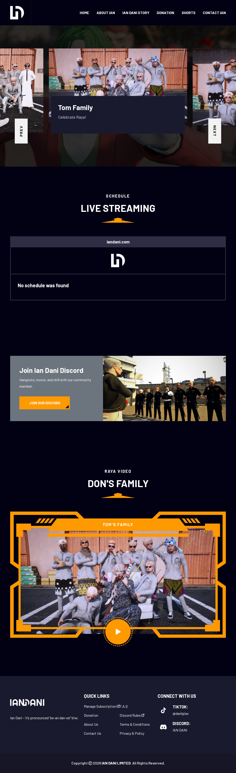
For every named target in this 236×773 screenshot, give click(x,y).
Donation (165, 12)
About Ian (106, 12)
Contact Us (92, 733)
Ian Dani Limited (116, 763)
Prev (21, 131)
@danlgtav (181, 713)
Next (215, 131)
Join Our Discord (44, 403)
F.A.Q (124, 706)
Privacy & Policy (132, 733)
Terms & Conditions (135, 724)
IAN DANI (180, 730)
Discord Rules (131, 715)
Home (84, 12)
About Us (91, 724)
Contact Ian (214, 12)
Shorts (188, 12)
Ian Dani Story (135, 12)
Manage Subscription (100, 706)
